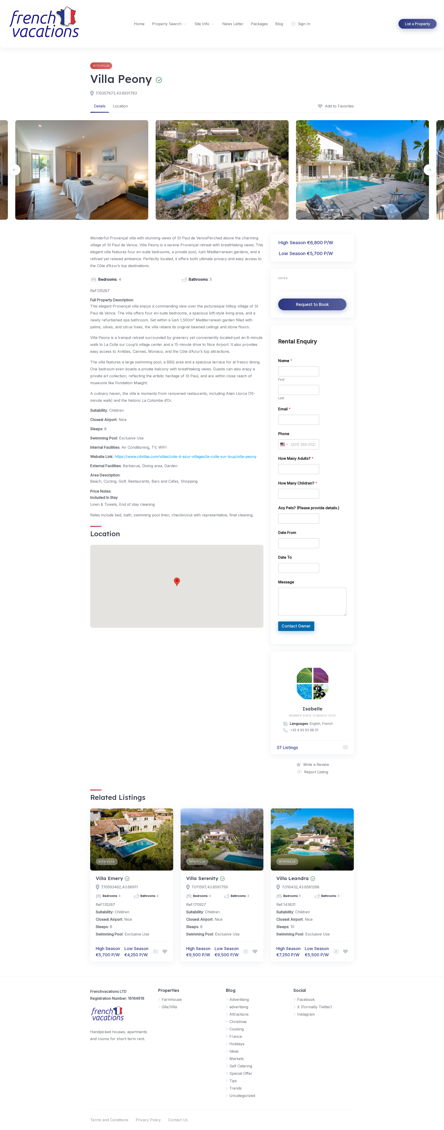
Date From (287, 532)
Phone (283, 434)
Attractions (239, 1014)
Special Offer (240, 1073)
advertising (238, 1007)
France (235, 1036)
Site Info (201, 23)
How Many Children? (297, 483)
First (281, 379)
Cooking (236, 1029)
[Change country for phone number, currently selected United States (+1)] (283, 444)
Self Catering (240, 1066)
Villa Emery (109, 878)
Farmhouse (172, 999)
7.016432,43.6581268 (300, 887)
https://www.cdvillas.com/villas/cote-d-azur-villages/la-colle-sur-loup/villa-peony (185, 456)
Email (284, 409)
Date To (285, 557)
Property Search (167, 23)
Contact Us (178, 1120)
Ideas (234, 1051)
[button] (177, 582)
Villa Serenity (202, 878)
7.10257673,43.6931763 (116, 93)
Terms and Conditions (109, 1120)
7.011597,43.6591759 (209, 887)
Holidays (236, 1044)
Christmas (238, 1021)
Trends (235, 1088)
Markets (236, 1058)
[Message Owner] (345, 747)
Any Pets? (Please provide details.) (308, 508)
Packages (259, 23)
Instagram (306, 1014)
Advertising (239, 999)
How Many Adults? (296, 458)
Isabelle (312, 709)
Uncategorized (242, 1095)
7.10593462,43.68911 (119, 887)
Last (281, 398)
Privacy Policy (148, 1120)
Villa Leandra (292, 878)
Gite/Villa (101, 65)
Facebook (306, 999)
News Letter (233, 23)
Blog (279, 23)
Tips (233, 1080)
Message (286, 582)
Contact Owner (296, 626)
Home (139, 23)
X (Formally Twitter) (314, 1007)
